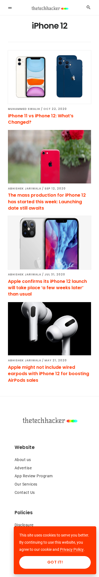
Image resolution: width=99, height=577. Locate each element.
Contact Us (25, 492)
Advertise (23, 468)
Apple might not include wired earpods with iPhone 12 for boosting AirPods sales (48, 373)
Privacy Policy (72, 549)
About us (23, 459)
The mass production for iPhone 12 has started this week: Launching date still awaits (47, 201)
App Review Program (34, 476)
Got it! (55, 562)
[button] (10, 7)
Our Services (26, 484)
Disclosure (24, 525)
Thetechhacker (49, 8)
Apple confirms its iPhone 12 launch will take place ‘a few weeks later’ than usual (47, 287)
